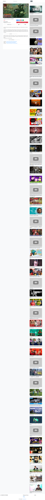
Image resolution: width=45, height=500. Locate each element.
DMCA (24, 496)
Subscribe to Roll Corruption (22, 22)
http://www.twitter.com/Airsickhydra (11, 42)
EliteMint (4, 1)
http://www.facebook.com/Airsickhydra (12, 43)
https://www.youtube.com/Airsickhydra (11, 41)
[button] (31, 1)
